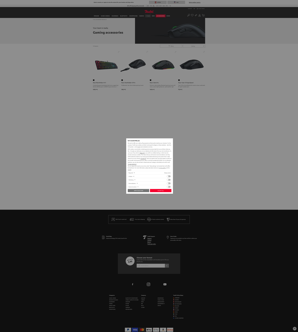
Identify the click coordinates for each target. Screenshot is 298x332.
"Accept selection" (132, 164)
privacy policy (162, 167)
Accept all (161, 190)
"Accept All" (143, 158)
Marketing (131, 180)
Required (131, 172)
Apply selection (138, 190)
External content (133, 187)
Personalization (132, 183)
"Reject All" (142, 153)
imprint (129, 169)
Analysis (130, 176)
